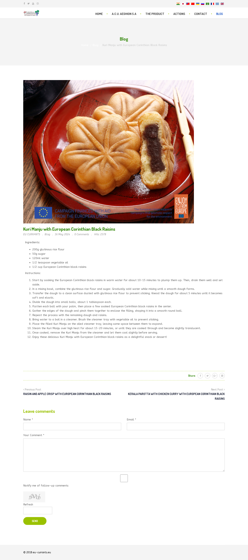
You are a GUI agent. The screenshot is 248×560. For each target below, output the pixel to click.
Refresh (28, 504)
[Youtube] (33, 3)
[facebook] (24, 3)
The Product (154, 14)
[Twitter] (207, 375)
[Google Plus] (214, 375)
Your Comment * (33, 435)
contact (200, 14)
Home (99, 14)
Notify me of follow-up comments (45, 485)
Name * (28, 419)
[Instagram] (38, 3)
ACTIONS (179, 14)
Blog (219, 14)
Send (35, 521)
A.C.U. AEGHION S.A (124, 14)
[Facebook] (200, 375)
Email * (131, 419)
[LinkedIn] (222, 375)
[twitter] (28, 3)
